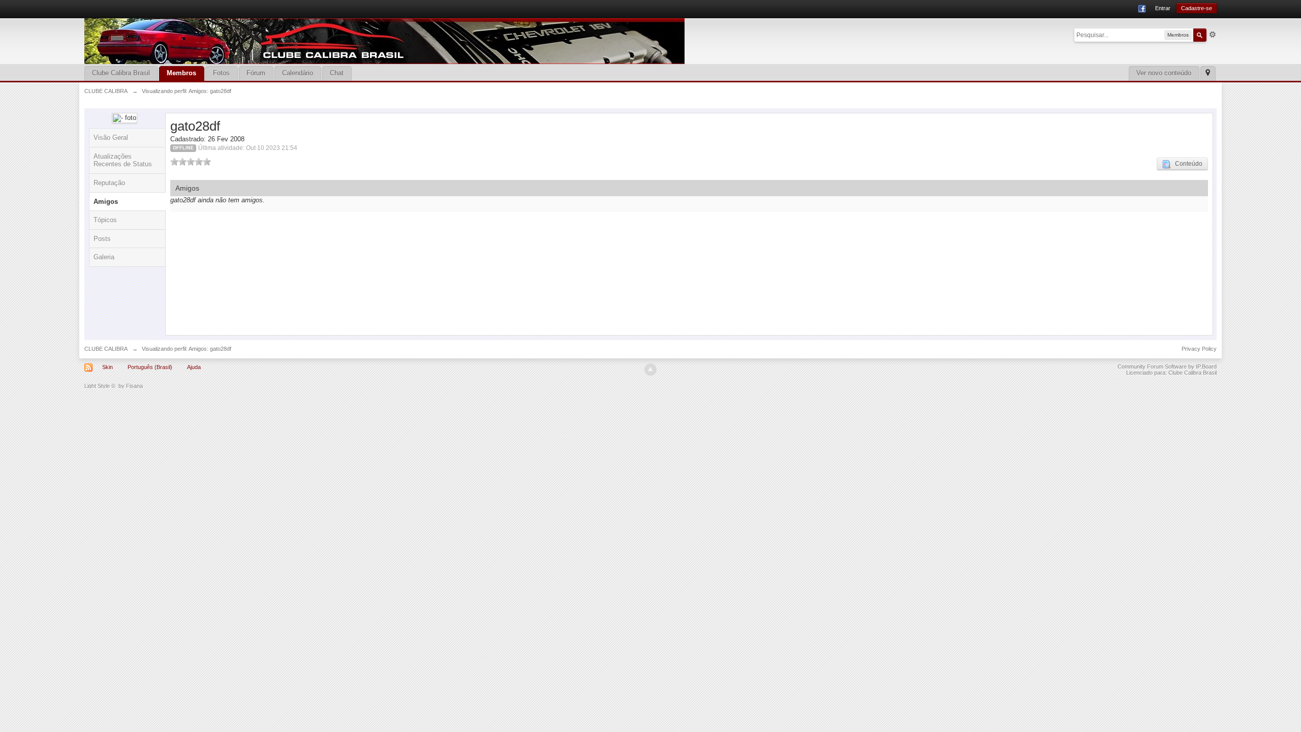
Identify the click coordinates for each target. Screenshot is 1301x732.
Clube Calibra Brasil (121, 73)
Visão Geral (111, 137)
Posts (102, 238)
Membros (181, 73)
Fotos (221, 73)
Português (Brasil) (150, 367)
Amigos (106, 201)
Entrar (1162, 8)
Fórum (255, 73)
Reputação (109, 183)
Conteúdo (1186, 163)
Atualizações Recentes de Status (123, 160)
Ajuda (194, 367)
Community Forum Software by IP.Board (1167, 366)
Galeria (104, 257)
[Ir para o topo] (650, 369)
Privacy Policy (1199, 349)
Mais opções (1213, 34)
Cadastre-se (1196, 8)
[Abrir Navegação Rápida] (1207, 73)
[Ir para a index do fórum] (384, 40)
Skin (107, 367)
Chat (337, 73)
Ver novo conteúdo (1163, 73)
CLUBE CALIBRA (106, 349)
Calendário (297, 73)
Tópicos (105, 220)
